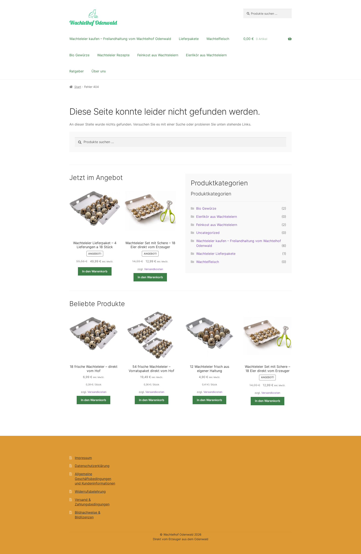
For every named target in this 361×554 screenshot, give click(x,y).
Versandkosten (153, 269)
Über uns (99, 71)
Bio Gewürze (79, 55)
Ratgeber (76, 71)
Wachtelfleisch (217, 39)
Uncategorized (208, 233)
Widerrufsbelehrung (90, 491)
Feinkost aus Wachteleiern (157, 55)
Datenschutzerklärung (92, 466)
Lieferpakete (189, 39)
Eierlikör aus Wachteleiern (206, 55)
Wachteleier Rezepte (113, 55)
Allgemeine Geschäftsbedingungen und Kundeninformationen (95, 478)
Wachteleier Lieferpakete (215, 253)
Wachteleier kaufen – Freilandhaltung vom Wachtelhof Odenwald (120, 39)
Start (77, 86)
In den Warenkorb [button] (94, 271)
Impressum (83, 458)
